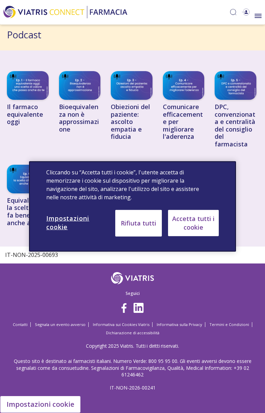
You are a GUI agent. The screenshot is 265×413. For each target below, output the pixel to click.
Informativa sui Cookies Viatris (121, 324)
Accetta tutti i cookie (193, 222)
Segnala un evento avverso (60, 324)
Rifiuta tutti (138, 223)
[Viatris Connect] (65, 11)
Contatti (20, 324)
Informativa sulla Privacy (179, 324)
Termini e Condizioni (229, 324)
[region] (132, 206)
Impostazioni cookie (40, 404)
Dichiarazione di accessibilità (132, 332)
